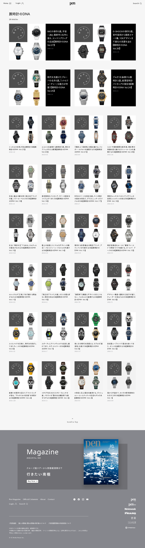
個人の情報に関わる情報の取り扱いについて (32, 523)
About (42, 499)
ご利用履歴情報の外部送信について (59, 523)
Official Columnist (30, 499)
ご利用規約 (12, 523)
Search (22, 504)
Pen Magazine (15, 499)
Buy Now (31, 481)
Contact (51, 499)
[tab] (7, 3)
